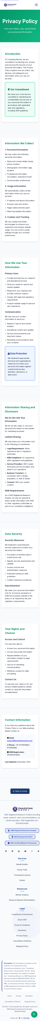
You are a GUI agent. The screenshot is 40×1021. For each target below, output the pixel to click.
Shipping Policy (30, 1001)
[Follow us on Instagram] (25, 851)
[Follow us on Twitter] (12, 851)
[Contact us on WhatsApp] (34, 1015)
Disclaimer (29, 996)
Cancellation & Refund (12, 1001)
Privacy (18, 996)
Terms (9, 996)
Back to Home (21, 791)
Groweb (26, 1018)
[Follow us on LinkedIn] (5, 851)
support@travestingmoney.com (19, 741)
